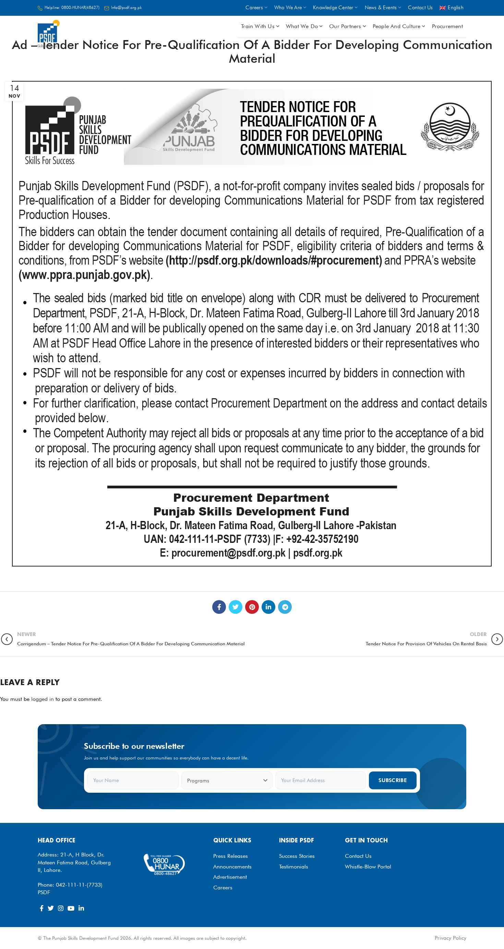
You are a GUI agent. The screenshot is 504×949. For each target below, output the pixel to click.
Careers (222, 887)
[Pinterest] (252, 607)
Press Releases (230, 856)
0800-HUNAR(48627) (80, 7)
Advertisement (230, 877)
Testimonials (293, 866)
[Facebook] (219, 607)
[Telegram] (285, 607)
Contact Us (358, 856)
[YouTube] (70, 908)
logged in (42, 699)
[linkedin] (268, 607)
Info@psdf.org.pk (126, 7)
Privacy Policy (450, 938)
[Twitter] (235, 607)
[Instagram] (60, 908)
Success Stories (297, 856)
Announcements (232, 866)
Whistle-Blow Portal (368, 866)
